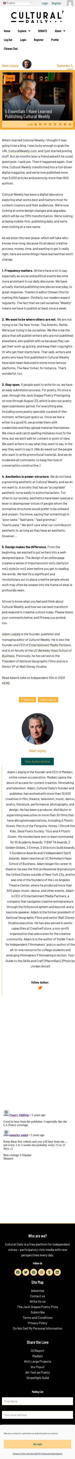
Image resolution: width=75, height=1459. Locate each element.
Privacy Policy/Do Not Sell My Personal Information (37, 1453)
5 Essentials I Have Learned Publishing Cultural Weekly (28, 113)
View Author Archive (37, 761)
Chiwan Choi (11, 48)
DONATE (42, 31)
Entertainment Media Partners (50, 645)
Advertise (37, 1290)
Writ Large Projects (37, 1361)
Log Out (8, 40)
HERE (6, 683)
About (58, 31)
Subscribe (38, 1312)
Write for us (38, 1301)
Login (45, 3)
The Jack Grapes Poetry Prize (37, 1307)
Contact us (37, 1296)
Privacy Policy (37, 1323)
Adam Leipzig (11, 634)
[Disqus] (37, 1057)
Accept (37, 1444)
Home (7, 31)
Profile (55, 40)
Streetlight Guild (37, 1378)
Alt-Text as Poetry (37, 1372)
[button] (40, 124)
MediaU (67, 772)
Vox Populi (37, 1367)
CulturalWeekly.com (22, 151)
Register (56, 3)
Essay (10, 78)
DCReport (37, 1350)
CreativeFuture (40, 928)
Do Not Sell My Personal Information (37, 1328)
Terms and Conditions (37, 1317)
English (10, 2)
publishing (27, 699)
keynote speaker (17, 912)
